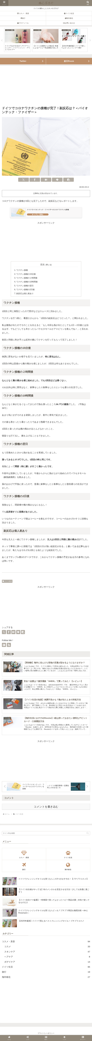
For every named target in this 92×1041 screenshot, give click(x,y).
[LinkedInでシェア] (62, 554)
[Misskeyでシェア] (39, 554)
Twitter (23, 61)
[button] (68, 180)
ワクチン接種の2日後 (25, 289)
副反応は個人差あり (25, 293)
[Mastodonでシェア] (30, 554)
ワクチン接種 (22, 270)
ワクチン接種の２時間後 (26, 278)
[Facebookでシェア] (34, 180)
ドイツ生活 (8, 581)
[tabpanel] (17, 40)
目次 (42, 264)
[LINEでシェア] (57, 180)
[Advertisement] (46, 86)
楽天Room (69, 61)
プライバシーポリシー (46, 1033)
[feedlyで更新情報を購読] (4, 645)
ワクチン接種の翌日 (25, 286)
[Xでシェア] (23, 180)
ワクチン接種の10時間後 (27, 282)
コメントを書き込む (46, 806)
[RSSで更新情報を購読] (9, 645)
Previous (2, 40)
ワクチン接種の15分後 (26, 274)
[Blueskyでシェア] (34, 554)
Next (90, 40)
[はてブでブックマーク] (46, 180)
